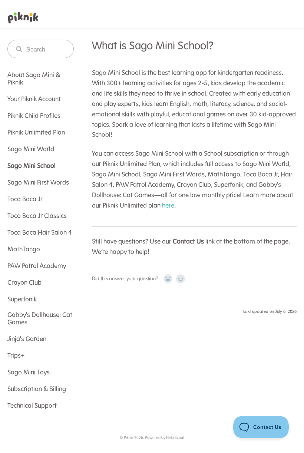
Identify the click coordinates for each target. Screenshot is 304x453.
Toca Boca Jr (25, 199)
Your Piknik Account (34, 99)
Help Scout (175, 438)
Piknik (128, 438)
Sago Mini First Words (38, 182)
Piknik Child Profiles (33, 116)
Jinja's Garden (26, 339)
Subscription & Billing (36, 389)
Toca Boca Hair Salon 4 (39, 232)
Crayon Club (24, 283)
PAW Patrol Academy (36, 266)
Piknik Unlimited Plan (36, 132)
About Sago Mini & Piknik (33, 79)
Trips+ (16, 356)
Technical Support (32, 406)
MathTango (23, 249)
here (168, 205)
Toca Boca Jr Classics (37, 216)
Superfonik (22, 299)
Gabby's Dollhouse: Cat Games (39, 319)
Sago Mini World (30, 149)
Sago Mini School (31, 166)
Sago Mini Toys (28, 372)
